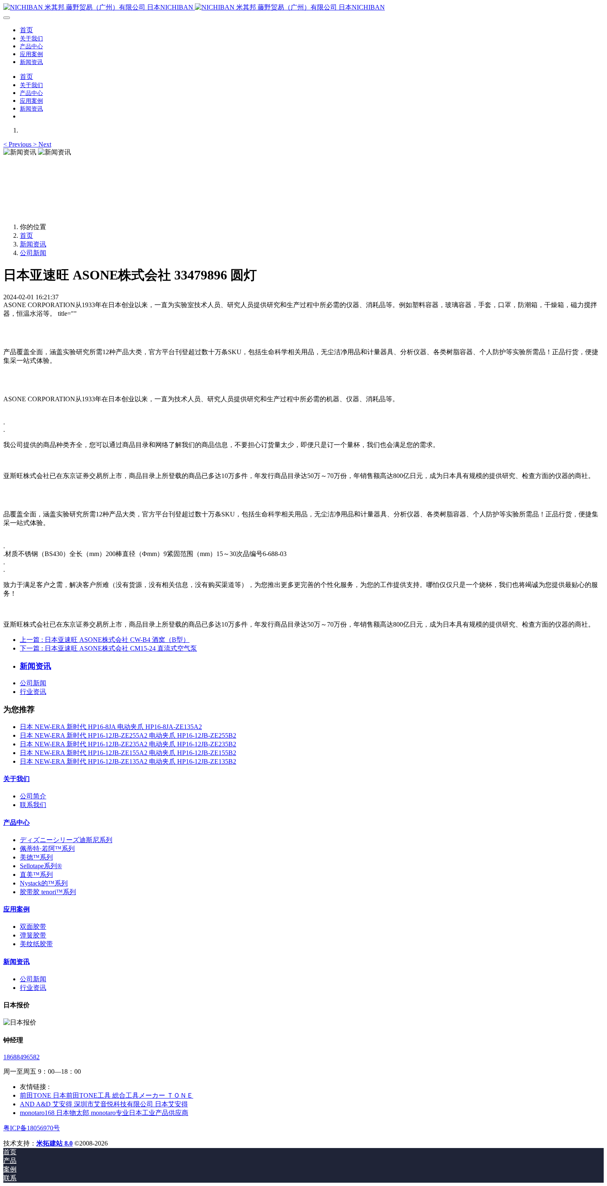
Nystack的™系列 (44, 883)
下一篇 (108, 648)
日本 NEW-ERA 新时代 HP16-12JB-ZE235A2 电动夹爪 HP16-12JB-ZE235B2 (128, 744)
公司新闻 (33, 252)
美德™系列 (36, 857)
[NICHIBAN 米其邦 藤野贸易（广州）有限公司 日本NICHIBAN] (303, 7)
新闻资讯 (33, 244)
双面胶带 (33, 926)
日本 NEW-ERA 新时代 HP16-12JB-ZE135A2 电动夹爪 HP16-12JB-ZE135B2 (128, 761)
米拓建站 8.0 (54, 1143)
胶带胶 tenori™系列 (48, 891)
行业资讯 (33, 691)
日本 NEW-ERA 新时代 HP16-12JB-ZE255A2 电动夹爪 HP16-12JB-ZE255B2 (128, 735)
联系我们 (33, 804)
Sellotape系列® (41, 865)
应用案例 (16, 909)
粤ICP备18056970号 (31, 1128)
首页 (26, 29)
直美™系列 (36, 874)
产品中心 (16, 822)
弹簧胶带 (33, 935)
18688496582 (21, 1057)
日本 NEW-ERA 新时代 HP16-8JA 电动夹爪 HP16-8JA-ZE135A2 (111, 726)
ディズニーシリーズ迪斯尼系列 (66, 839)
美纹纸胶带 (36, 943)
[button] (18, 144)
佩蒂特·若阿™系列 (47, 848)
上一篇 (105, 639)
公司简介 (33, 796)
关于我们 (16, 778)
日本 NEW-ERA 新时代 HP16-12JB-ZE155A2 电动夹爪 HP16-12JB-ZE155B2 (128, 752)
